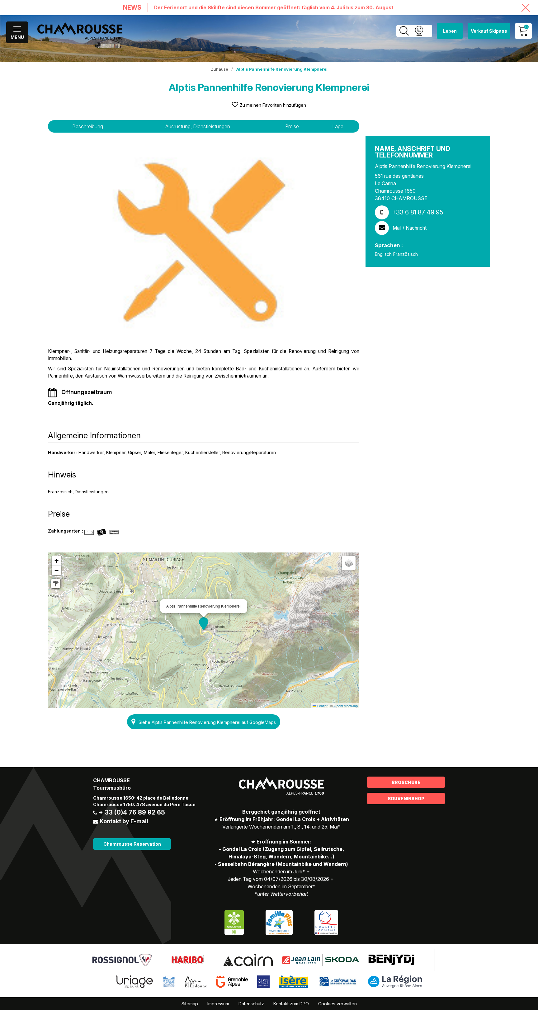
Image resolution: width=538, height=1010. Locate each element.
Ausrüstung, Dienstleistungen (197, 126)
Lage (337, 126)
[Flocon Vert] (234, 921)
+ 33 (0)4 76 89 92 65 (132, 812)
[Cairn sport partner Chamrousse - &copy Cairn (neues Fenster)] (248, 959)
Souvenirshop (406, 798)
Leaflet (322, 705)
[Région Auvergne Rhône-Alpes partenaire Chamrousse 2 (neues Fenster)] (395, 981)
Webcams (418, 31)
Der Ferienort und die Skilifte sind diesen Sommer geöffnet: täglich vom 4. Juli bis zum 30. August (274, 8)
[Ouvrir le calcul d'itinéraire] (55, 583)
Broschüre (406, 782)
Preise (292, 126)
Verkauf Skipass (489, 31)
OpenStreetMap (346, 705)
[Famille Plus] (279, 921)
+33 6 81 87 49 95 (417, 212)
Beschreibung (87, 126)
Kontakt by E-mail (124, 821)
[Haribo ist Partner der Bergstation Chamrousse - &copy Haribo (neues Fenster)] (187, 959)
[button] (203, 623)
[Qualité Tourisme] (326, 921)
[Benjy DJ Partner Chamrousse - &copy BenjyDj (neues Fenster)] (391, 959)
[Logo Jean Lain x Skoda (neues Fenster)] (320, 959)
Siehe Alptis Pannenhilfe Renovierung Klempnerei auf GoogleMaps (207, 722)
